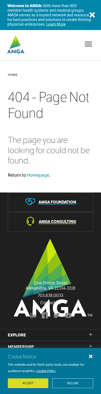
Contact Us (50, 302)
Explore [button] (17, 335)
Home (13, 75)
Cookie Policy (45, 371)
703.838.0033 (50, 295)
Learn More (56, 24)
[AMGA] (16, 44)
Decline (72, 383)
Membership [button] (21, 346)
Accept (28, 383)
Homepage (38, 175)
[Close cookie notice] (90, 356)
